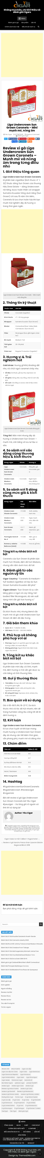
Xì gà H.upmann (19, 1103)
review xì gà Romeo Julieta (10, 1094)
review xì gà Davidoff (8, 1091)
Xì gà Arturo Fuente (31, 1097)
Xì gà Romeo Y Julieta (33, 1108)
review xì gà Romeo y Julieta (30, 1094)
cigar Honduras (25, 1074)
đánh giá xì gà (23, 1111)
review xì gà (29, 1086)
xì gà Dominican (7, 1103)
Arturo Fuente (15, 1069)
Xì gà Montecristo (31, 1105)
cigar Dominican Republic (10, 1074)
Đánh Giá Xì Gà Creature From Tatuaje (15, 947)
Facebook (13, 139)
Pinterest (23, 139)
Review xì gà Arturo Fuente (10, 1088)
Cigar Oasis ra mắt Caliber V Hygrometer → (22, 839)
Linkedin (23, 141)
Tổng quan (8, 1125)
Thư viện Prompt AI (7, 1003)
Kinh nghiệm (5, 985)
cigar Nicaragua (31, 1077)
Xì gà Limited (31, 1103)
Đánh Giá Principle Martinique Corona (15, 966)
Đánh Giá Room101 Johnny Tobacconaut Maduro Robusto (22, 944)
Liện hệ (33, 22)
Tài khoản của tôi (17, 1143)
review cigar (6, 1086)
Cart (26, 1125)
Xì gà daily (28, 830)
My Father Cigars (7, 1083)
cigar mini (16, 826)
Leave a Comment (33, 134)
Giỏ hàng (27, 1132)
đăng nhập (16, 908)
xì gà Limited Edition (8, 1105)
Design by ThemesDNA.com (22, 1155)
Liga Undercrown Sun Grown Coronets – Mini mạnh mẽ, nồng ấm (22, 127)
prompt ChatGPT (32, 1083)
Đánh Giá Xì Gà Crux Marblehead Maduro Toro (18, 955)
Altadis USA (5, 1069)
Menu (23, 18)
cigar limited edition (8, 1077)
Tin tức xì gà (19, 1097)
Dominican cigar (17, 1080)
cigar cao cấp (26, 1069)
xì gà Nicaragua (7, 1108)
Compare (32, 1128)
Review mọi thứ (6, 992)
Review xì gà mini (18, 830)
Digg (15, 141)
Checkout (36, 1125)
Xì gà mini (26, 831)
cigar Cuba (23, 1072)
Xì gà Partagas (19, 1108)
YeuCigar (5, 1111)
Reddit (32, 139)
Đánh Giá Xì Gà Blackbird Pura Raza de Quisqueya (19, 970)
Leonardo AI (28, 1080)
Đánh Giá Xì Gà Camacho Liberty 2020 (15, 940)
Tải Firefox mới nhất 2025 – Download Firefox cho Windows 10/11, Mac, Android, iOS (21, 1139)
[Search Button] (38, 27)
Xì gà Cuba (16, 1100)
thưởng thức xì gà (7, 1097)
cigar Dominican (34, 1072)
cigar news (20, 1077)
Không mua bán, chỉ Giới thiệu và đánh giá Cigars (22, 11)
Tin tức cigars (6, 1007)
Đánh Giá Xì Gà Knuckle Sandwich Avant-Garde (18, 936)
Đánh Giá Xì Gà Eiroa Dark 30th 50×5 (14, 959)
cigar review (6, 1080)
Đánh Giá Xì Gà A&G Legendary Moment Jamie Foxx (20, 951)
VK (38, 139)
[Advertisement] (22, 55)
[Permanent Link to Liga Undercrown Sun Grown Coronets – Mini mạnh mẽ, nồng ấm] (22, 101)
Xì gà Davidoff (35, 1100)
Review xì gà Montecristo (25, 1091)
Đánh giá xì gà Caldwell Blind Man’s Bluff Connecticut (20, 962)
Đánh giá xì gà (13, 22)
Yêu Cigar (8, 134)
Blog (19, 1125)
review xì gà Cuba (26, 1088)
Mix (31, 141)
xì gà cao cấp (6, 1100)
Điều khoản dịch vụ (28, 27)
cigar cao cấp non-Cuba (9, 1072)
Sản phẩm (24, 22)
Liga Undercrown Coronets (18, 827)
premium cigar (19, 1083)
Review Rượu (6, 996)
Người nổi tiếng (6, 988)
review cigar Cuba (17, 1086)
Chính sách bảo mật (12, 27)
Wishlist (31, 1143)
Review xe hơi (6, 1000)
